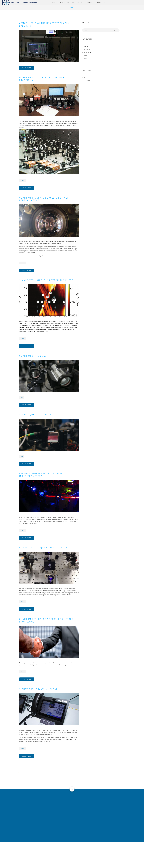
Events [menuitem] (89, 2)
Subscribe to (18, 772)
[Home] (6, 2)
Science (86, 46)
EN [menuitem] (136, 2)
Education (87, 49)
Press (85, 59)
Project (22, 180)
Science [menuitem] (53, 2)
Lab (22, 397)
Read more (28, 68)
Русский (88, 80)
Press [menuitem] (98, 2)
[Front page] (44, 803)
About (85, 62)
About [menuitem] (106, 2)
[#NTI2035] (51, 829)
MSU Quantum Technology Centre (24, 3)
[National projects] (37, 829)
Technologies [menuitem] (77, 2)
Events (85, 55)
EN (84, 77)
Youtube (83, 800)
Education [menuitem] (64, 2)
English (88, 84)
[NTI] (44, 819)
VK (75, 800)
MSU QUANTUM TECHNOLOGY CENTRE (44, 808)
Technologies (87, 52)
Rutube (91, 800)
